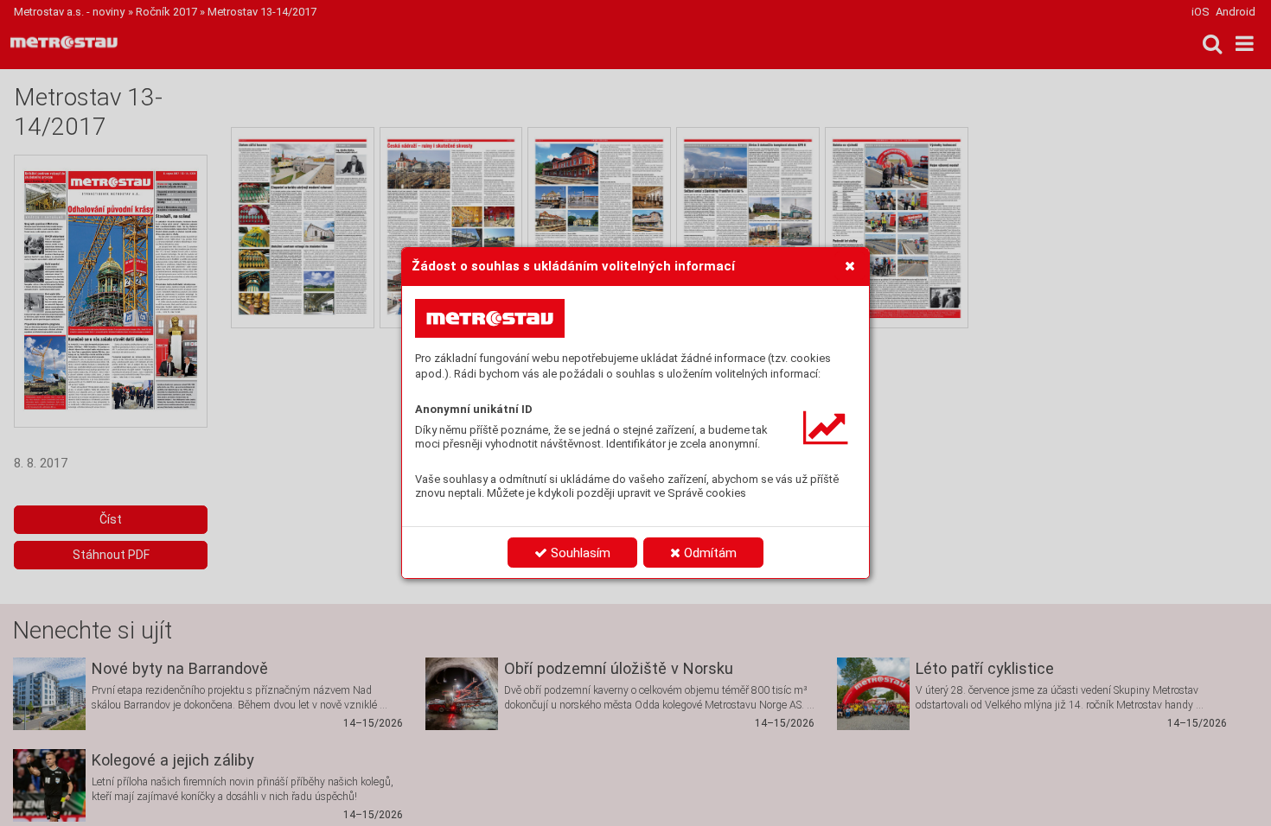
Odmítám (708, 553)
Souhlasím (578, 553)
